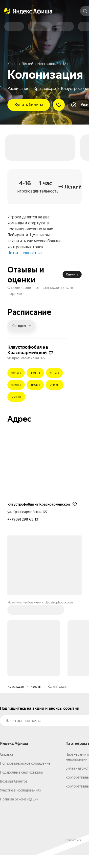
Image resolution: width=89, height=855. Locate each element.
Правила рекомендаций (19, 799)
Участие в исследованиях (20, 790)
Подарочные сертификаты (21, 772)
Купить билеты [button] (29, 104)
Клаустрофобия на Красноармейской (38, 504)
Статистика (73, 840)
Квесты (35, 686)
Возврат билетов (14, 781)
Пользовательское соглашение (25, 763)
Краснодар (15, 686)
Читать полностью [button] (24, 253)
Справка (6, 754)
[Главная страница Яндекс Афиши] (7, 11)
